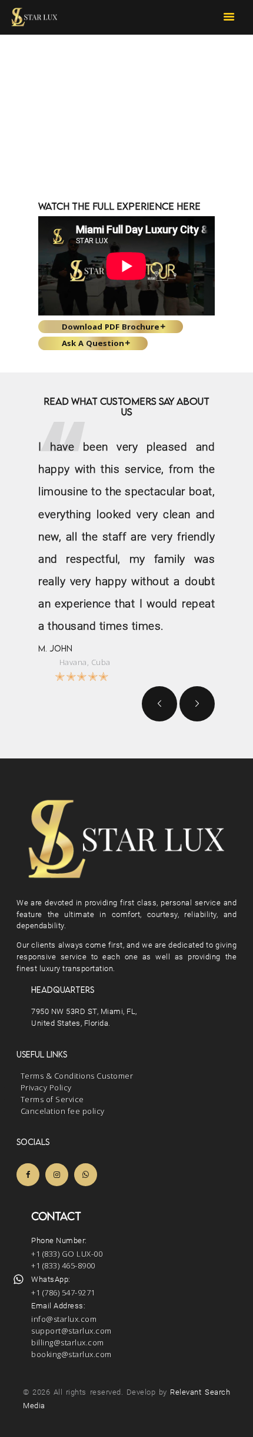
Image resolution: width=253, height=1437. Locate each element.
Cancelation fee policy (63, 1111)
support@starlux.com (71, 1330)
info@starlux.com (63, 1319)
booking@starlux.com (71, 1354)
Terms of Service (52, 1099)
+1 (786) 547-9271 (63, 1292)
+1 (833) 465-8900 (63, 1265)
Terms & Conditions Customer (77, 1075)
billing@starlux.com (67, 1342)
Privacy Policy (46, 1087)
